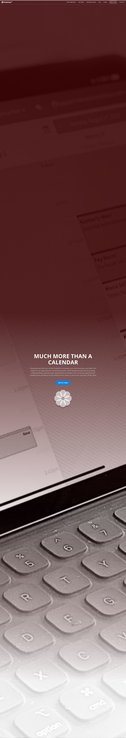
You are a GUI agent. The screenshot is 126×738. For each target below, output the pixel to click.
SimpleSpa (7, 2)
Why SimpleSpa (71, 2)
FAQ (99, 2)
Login (105, 2)
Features (81, 2)
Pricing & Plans (91, 2)
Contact (122, 2)
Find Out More (63, 383)
